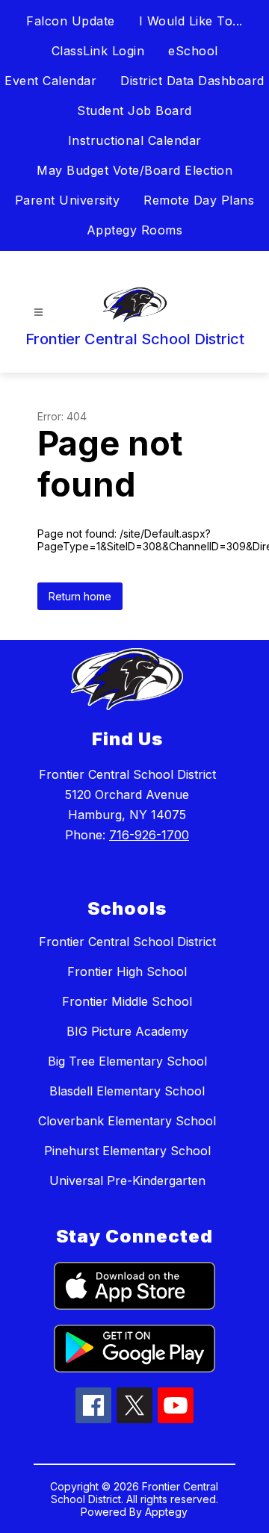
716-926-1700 (149, 834)
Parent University (67, 200)
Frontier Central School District (127, 941)
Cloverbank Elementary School (127, 1120)
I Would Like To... (191, 20)
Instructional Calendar (135, 140)
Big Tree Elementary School (127, 1061)
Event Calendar (50, 80)
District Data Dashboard (192, 80)
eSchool (193, 50)
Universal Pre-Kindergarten (127, 1180)
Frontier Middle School (127, 1001)
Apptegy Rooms (135, 230)
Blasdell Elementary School (127, 1090)
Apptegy (166, 1511)
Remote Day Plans (198, 200)
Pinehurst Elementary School (127, 1150)
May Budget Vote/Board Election (134, 170)
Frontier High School (127, 971)
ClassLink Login (98, 50)
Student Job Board (134, 110)
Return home (80, 596)
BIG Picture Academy (127, 1031)
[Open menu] (38, 312)
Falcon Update (70, 20)
